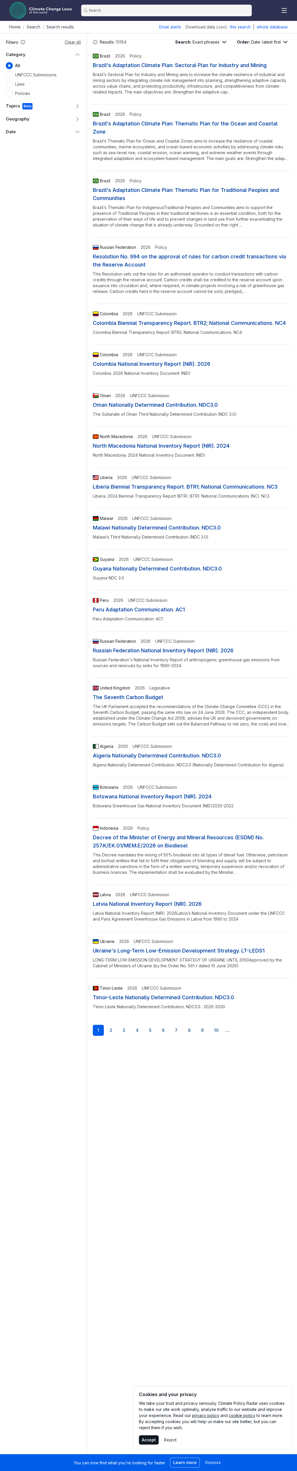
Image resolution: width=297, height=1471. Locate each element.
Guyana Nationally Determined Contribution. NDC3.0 (157, 569)
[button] (23, 42)
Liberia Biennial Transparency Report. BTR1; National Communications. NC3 (185, 487)
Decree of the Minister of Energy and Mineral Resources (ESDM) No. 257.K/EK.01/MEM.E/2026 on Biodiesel (178, 841)
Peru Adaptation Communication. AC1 (139, 609)
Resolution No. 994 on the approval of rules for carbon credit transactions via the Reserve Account (189, 260)
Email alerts (170, 26)
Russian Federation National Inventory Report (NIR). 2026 (163, 650)
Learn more (185, 1462)
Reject (170, 1439)
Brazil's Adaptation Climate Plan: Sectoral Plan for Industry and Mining (180, 65)
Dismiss (213, 1462)
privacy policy (205, 1415)
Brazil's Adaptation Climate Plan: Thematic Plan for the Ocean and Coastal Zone (185, 127)
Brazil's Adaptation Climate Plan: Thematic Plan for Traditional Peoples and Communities (186, 194)
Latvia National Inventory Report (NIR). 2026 (147, 904)
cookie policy (242, 1415)
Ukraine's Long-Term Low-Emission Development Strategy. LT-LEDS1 (179, 951)
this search (240, 26)
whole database (272, 26)
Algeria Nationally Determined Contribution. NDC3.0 (157, 755)
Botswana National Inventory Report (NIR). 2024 (152, 796)
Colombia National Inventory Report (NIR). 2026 (151, 364)
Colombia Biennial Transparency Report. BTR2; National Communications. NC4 (189, 323)
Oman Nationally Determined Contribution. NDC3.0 (155, 405)
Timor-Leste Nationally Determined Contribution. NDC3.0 (163, 997)
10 (216, 1030)
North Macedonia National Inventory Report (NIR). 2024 (161, 446)
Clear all (73, 41)
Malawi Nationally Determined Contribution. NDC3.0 (157, 528)
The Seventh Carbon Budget (128, 697)
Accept (149, 1439)
